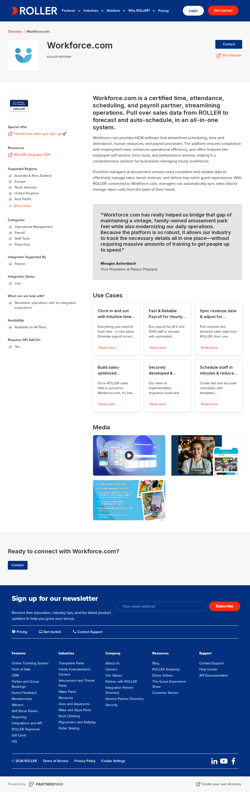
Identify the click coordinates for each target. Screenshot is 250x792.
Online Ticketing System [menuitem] (30, 663)
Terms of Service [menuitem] (55, 761)
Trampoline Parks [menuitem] (71, 663)
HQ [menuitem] (14, 741)
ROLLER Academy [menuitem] (166, 669)
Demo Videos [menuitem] (162, 675)
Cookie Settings (113, 761)
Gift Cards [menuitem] (19, 735)
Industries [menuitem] (66, 653)
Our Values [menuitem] (113, 675)
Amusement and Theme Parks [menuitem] (77, 683)
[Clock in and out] (205, 455)
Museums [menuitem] (66, 697)
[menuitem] (19, 632)
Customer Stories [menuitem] (165, 692)
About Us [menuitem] (112, 663)
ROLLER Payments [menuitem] (26, 729)
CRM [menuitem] (15, 675)
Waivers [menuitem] (17, 704)
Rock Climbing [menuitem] (69, 716)
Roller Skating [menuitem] (69, 728)
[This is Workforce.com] (129, 455)
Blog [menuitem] (155, 663)
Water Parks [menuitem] (67, 691)
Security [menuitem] (111, 704)
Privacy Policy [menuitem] (84, 761)
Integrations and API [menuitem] (27, 723)
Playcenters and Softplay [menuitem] (77, 722)
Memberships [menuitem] (22, 698)
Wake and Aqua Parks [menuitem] (75, 710)
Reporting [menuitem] (19, 717)
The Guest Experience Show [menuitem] (169, 684)
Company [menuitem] (112, 653)
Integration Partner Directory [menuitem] (119, 690)
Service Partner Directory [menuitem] (124, 698)
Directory (15, 31)
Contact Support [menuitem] (211, 663)
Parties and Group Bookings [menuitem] (25, 684)
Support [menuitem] (205, 653)
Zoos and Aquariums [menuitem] (74, 704)
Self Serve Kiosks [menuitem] (25, 711)
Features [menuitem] (19, 653)
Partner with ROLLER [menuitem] (121, 681)
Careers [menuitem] (111, 669)
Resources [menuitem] (160, 653)
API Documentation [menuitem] (213, 675)
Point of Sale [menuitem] (21, 669)
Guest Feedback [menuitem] (24, 692)
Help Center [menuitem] (208, 669)
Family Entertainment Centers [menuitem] (74, 672)
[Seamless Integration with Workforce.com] (129, 500)
